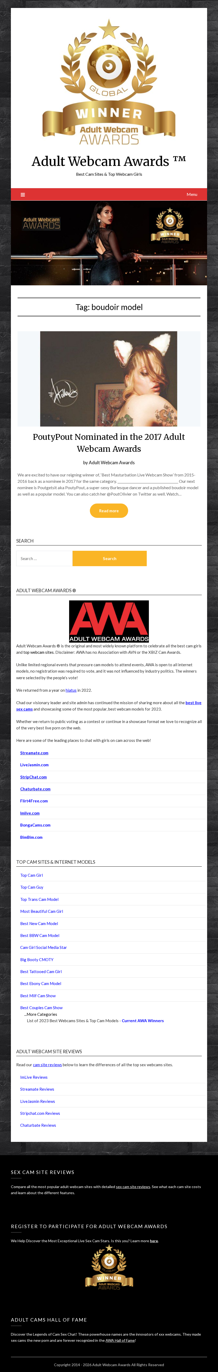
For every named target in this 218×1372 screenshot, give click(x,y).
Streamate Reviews (37, 1089)
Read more (109, 510)
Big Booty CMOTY (36, 959)
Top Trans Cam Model (39, 899)
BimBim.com (31, 837)
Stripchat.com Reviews (40, 1113)
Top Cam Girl (31, 875)
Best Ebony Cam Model (40, 983)
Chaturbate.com (35, 788)
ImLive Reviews (34, 1077)
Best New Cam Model (39, 923)
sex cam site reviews (133, 1186)
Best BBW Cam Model (39, 935)
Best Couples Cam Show (41, 1007)
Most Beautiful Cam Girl (41, 911)
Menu (192, 194)
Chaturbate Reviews (38, 1125)
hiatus (71, 690)
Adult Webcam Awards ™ (109, 161)
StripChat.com (33, 777)
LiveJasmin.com (34, 764)
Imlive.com (30, 813)
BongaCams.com (35, 825)
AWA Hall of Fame (120, 1340)
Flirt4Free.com (34, 800)
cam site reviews (47, 1064)
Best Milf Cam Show (38, 995)
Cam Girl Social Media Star (43, 947)
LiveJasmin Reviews (37, 1101)
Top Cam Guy (31, 887)
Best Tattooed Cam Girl (41, 971)
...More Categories (40, 1014)
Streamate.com (34, 752)
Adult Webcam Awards (112, 462)
